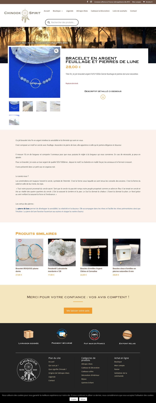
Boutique (57, 11)
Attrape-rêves (82, 11)
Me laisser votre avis (78, 310)
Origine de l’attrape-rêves (59, 373)
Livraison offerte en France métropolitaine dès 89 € (112, 2)
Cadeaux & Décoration (100, 11)
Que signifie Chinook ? (58, 369)
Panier (117, 369)
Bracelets (31, 43)
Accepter (74, 399)
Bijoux (24, 43)
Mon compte (136, 2)
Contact (133, 11)
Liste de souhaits (120, 11)
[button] (56, 51)
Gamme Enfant (87, 382)
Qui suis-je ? (53, 365)
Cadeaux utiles (87, 371)
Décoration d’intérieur (90, 375)
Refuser (83, 399)
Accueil (47, 11)
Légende (69, 11)
